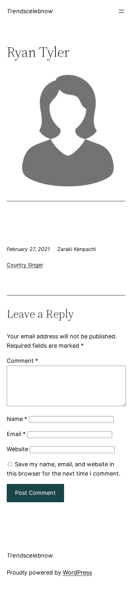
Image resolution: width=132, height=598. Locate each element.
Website (17, 449)
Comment (22, 360)
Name (17, 418)
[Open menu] (121, 11)
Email (16, 434)
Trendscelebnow (30, 11)
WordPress (77, 572)
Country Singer (25, 265)
